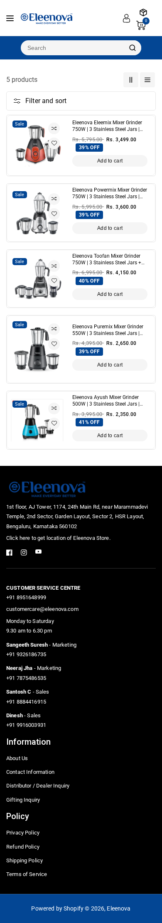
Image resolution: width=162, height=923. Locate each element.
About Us (17, 758)
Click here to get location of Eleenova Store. (58, 538)
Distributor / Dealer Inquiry (37, 786)
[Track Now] (143, 12)
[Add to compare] (54, 128)
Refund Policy (22, 847)
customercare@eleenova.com (42, 609)
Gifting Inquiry (23, 800)
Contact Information (30, 772)
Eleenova (118, 908)
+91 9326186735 (26, 654)
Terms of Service (26, 874)
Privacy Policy (22, 832)
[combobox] (72, 48)
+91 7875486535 (26, 678)
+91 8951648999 (26, 597)
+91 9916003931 (26, 725)
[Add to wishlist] (54, 143)
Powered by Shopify (57, 908)
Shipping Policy (24, 860)
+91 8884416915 (26, 702)
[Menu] (10, 18)
